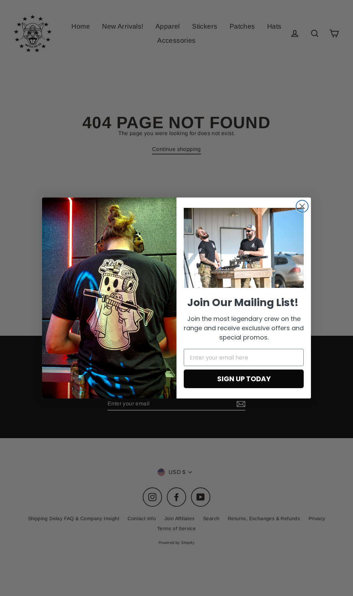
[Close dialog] (302, 206)
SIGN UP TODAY (244, 379)
